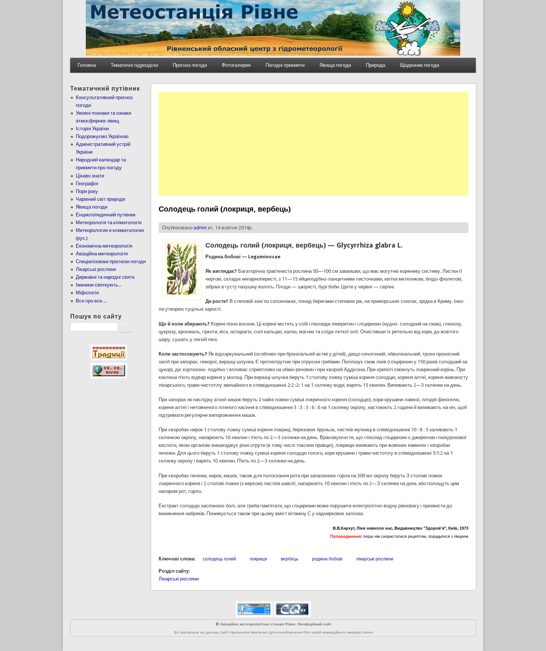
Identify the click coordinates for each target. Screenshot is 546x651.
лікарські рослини (374, 559)
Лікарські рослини (179, 579)
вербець (289, 559)
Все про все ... (91, 301)
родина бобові (327, 559)
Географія (87, 183)
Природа (375, 65)
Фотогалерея (236, 65)
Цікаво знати (90, 176)
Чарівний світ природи (100, 199)
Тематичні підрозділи (134, 65)
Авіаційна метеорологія (102, 253)
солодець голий (219, 559)
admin (200, 227)
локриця (258, 559)
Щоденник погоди (419, 65)
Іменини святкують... (98, 285)
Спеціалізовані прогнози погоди (111, 261)
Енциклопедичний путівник (106, 214)
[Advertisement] (313, 144)
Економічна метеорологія (104, 246)
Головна (87, 65)
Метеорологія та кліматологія (109, 222)
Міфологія (87, 292)
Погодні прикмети (285, 65)
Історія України (92, 128)
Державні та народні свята (105, 277)
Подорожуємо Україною (102, 136)
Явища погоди (335, 65)
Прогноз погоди (190, 65)
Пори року (87, 191)
